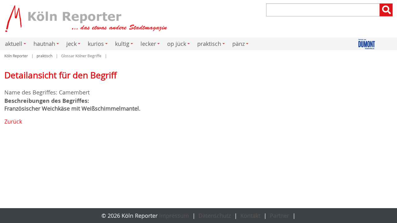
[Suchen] (386, 9)
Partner (279, 215)
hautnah (47, 45)
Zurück (13, 121)
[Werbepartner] (379, 44)
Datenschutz (214, 215)
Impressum (174, 215)
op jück (179, 45)
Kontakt (250, 215)
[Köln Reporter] (99, 18)
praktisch (212, 45)
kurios (98, 45)
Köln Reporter (16, 56)
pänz (241, 45)
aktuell (16, 45)
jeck (74, 45)
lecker (151, 45)
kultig (125, 45)
